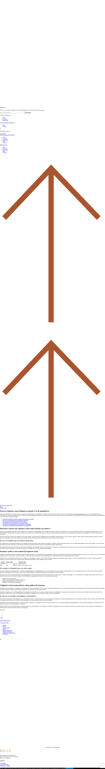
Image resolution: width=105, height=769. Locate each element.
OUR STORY (6, 627)
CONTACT (5, 634)
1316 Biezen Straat (4, 764)
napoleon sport (81, 514)
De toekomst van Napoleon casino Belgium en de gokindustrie (17, 525)
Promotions (5, 120)
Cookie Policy (70, 768)
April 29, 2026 (3, 508)
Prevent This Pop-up (5, 115)
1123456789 (3, 763)
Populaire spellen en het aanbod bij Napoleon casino (14, 521)
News (1, 506)
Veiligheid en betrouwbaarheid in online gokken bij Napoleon (17, 524)
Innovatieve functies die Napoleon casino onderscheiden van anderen (18, 519)
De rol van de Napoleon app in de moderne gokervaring (15, 520)
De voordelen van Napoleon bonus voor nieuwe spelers (15, 523)
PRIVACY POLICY (7, 631)
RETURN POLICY (7, 630)
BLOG (4, 629)
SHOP (4, 626)
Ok (66, 768)
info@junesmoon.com (5, 620)
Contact (4, 126)
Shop (4, 117)
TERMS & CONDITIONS (9, 633)
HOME (4, 625)
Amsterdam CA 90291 (5, 765)
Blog (4, 125)
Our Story (5, 119)
